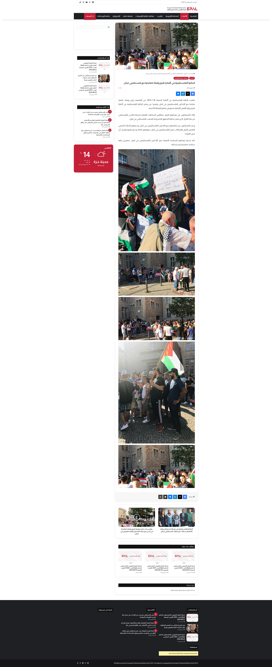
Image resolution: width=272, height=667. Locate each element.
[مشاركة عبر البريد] (165, 497)
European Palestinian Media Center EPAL (185, 663)
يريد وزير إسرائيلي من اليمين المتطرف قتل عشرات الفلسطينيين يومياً (87, 78)
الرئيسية (193, 16)
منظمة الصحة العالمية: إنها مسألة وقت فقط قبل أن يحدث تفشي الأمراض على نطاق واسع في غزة (95, 122)
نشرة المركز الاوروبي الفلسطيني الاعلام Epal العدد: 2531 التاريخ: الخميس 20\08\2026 (157, 568)
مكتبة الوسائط (104, 16)
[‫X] (188, 94)
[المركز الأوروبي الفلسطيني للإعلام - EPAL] (182, 8)
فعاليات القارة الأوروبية (145, 16)
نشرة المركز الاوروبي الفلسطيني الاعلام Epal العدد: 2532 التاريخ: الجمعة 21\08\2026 (184, 568)
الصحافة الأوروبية (172, 16)
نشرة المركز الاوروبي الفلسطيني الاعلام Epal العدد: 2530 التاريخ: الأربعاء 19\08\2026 (131, 568)
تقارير (160, 16)
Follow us (193, 647)
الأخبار (185, 16)
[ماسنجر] (178, 94)
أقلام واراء (116, 16)
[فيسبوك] (193, 94)
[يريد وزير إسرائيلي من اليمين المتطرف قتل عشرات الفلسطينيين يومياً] (104, 78)
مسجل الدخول (182, 590)
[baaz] (77, 2)
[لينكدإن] (183, 94)
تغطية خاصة (128, 16)
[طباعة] (160, 497)
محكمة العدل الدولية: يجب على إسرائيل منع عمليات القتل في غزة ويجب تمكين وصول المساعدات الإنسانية (95, 133)
